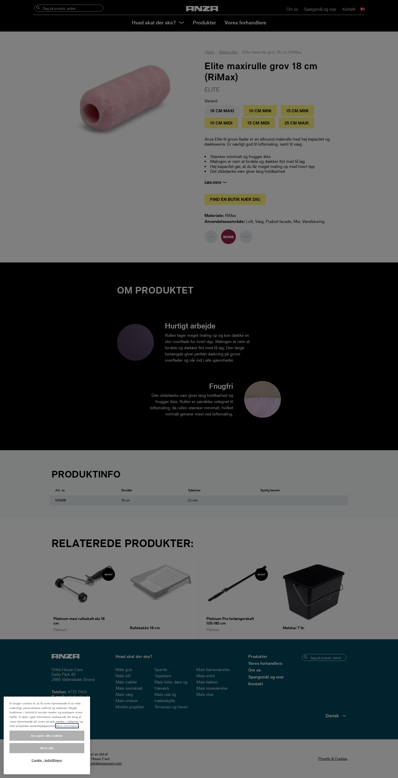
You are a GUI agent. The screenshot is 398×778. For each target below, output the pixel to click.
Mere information (67, 726)
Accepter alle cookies (47, 736)
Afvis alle (47, 748)
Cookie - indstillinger (47, 760)
